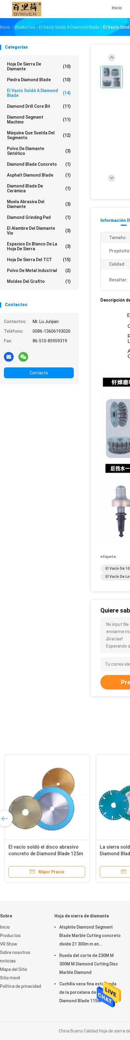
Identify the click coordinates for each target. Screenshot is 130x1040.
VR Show (8, 944)
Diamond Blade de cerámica (39, 188)
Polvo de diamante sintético (39, 151)
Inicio (5, 927)
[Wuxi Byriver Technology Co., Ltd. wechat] (23, 356)
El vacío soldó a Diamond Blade (39, 93)
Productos (10, 935)
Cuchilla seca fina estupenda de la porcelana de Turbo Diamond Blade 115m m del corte (87, 993)
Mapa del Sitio (13, 969)
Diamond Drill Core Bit (39, 106)
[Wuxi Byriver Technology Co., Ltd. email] (9, 356)
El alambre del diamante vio (39, 230)
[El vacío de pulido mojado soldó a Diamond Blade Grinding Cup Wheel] (87, 796)
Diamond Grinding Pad (39, 217)
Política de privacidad (20, 986)
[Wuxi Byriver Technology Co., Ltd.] (26, 9)
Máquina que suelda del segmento (39, 135)
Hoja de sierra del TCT (39, 259)
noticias (8, 960)
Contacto (39, 372)
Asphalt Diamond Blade (39, 175)
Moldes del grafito (39, 281)
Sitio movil (10, 977)
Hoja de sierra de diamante (39, 66)
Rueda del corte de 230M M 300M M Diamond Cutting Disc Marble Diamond (88, 964)
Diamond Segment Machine (39, 119)
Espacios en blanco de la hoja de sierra (39, 246)
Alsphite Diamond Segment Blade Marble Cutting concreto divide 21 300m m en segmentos (90, 936)
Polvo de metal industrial (39, 270)
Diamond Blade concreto (39, 164)
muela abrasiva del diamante (39, 204)
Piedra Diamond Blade (39, 79)
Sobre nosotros (15, 952)
